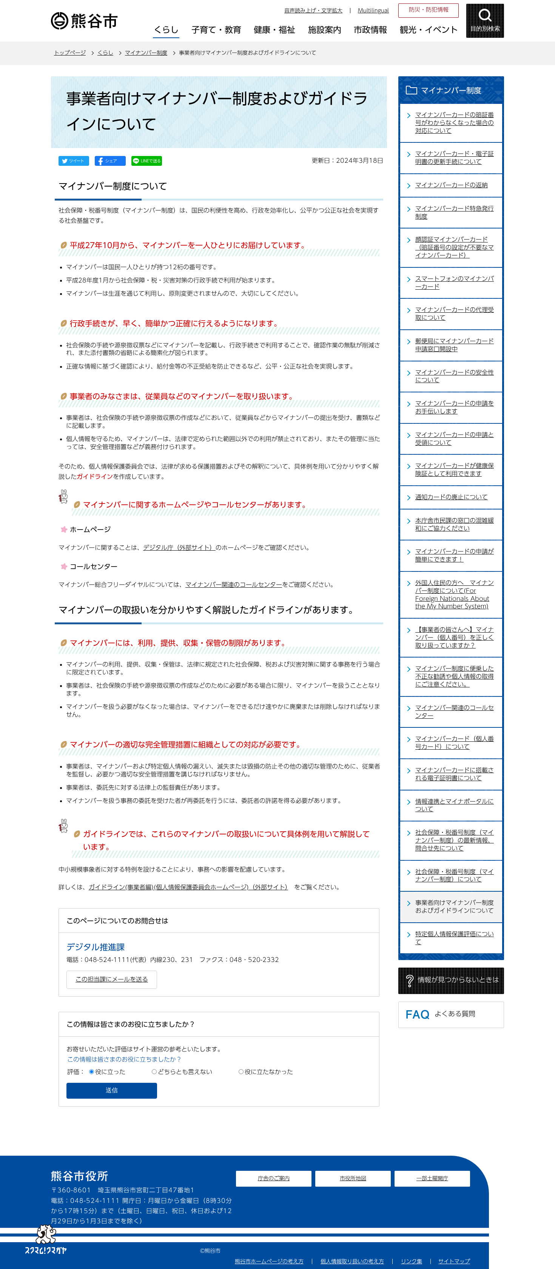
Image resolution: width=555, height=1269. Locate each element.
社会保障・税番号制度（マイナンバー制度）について (454, 876)
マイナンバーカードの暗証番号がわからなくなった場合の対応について (454, 123)
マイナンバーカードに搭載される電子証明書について (454, 774)
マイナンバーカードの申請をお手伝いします (454, 407)
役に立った (110, 1072)
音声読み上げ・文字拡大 (313, 10)
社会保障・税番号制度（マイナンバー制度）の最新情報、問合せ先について (454, 840)
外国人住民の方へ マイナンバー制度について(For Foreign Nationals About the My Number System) (454, 594)
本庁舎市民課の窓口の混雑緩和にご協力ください (454, 524)
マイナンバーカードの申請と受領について (454, 439)
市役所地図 (353, 1178)
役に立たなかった (269, 1072)
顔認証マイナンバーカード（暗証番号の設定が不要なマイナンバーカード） (454, 247)
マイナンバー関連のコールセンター (233, 585)
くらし (105, 53)
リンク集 (411, 1261)
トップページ (70, 53)
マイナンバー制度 (146, 53)
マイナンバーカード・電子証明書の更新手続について (454, 158)
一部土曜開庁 (432, 1178)
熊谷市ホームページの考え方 (269, 1261)
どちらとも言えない (185, 1072)
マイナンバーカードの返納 (451, 185)
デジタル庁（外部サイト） (179, 548)
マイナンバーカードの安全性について (454, 376)
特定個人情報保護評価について (454, 938)
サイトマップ (454, 1261)
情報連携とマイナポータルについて (454, 805)
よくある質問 (455, 1013)
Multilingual (373, 10)
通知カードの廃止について (451, 497)
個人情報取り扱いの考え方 (352, 1261)
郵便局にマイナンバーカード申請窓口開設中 (454, 345)
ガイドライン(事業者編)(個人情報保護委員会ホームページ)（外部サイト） (188, 887)
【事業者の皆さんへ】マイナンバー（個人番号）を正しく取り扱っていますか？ (454, 637)
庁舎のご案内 (274, 1178)
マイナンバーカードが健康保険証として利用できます (454, 470)
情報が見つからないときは (458, 979)
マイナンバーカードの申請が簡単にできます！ (454, 555)
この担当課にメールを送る (112, 979)
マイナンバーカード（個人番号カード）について (454, 743)
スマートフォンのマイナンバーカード (454, 283)
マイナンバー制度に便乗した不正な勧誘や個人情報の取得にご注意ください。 (454, 676)
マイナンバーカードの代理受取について (454, 314)
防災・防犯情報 (429, 9)
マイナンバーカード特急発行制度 (454, 212)
